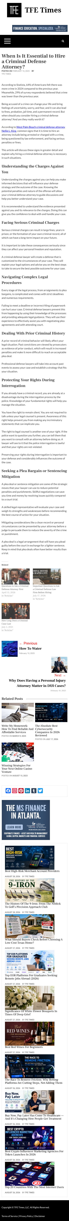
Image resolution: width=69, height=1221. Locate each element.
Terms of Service (10, 1216)
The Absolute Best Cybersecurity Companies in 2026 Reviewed (47, 730)
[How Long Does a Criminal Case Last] (16, 611)
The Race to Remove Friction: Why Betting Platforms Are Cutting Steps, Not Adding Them (33, 1081)
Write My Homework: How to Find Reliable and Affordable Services (18, 729)
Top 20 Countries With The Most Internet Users (34, 1187)
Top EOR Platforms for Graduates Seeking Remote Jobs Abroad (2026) (31, 977)
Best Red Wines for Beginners (24, 1047)
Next (60, 675)
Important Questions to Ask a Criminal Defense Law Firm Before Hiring (46, 589)
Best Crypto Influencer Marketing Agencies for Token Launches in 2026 (34, 1153)
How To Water (30, 648)
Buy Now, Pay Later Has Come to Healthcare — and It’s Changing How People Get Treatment (34, 1117)
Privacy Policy (26, 1216)
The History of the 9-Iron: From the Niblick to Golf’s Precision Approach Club (33, 905)
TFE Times (6, 74)
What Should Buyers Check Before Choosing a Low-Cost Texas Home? (34, 941)
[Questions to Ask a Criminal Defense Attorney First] (16, 577)
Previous (28, 643)
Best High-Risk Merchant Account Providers (32, 871)
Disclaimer (39, 1216)
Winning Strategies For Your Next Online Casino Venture (17, 769)
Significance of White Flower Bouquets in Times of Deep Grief (31, 1013)
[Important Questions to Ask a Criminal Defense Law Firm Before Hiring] (47, 577)
